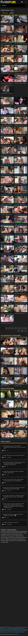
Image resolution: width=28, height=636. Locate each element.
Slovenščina (18, 630)
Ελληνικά (2, 627)
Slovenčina (24, 630)
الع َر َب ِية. (14, 627)
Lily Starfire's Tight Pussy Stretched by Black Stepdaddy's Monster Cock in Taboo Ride (14, 496)
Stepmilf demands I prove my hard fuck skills (14, 455)
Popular (5, 13)
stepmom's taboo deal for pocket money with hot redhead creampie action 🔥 (14, 488)
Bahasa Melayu (8, 629)
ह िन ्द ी (6, 628)
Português (19, 627)
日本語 (16, 632)
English (2, 630)
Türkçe (12, 632)
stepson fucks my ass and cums (11, 522)
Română (2, 628)
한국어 (22, 629)
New (11, 13)
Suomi (19, 632)
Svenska (6, 630)
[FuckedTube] (8, 2)
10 (22, 331)
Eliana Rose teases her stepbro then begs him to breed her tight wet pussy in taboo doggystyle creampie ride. (14, 463)
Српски (1, 632)
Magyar (9, 627)
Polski (25, 627)
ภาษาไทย (9, 632)
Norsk (5, 632)
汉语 (9, 630)
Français (26, 629)
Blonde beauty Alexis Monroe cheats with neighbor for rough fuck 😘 (13, 515)
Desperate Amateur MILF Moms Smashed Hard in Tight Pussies (14, 472)
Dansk (22, 632)
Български (14, 629)
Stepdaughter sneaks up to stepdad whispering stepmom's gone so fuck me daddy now (14, 447)
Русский (11, 628)
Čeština (5, 627)
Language (22, 2)
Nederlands (13, 630)
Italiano (19, 628)
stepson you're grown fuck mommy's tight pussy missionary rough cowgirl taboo (13, 480)
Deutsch (18, 629)
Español (15, 628)
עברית (22, 627)
